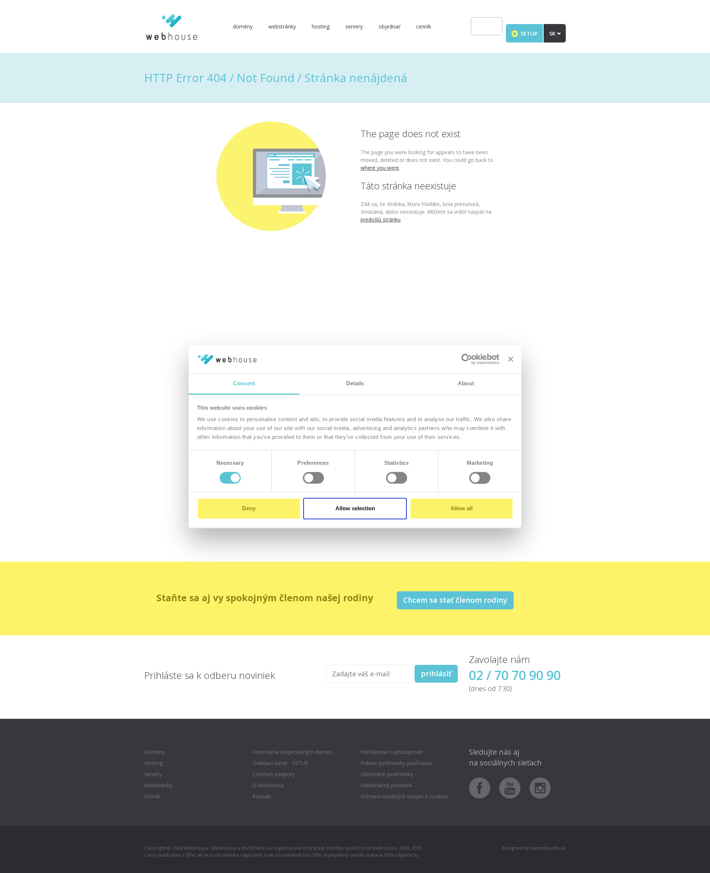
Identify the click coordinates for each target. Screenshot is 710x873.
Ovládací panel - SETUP (280, 763)
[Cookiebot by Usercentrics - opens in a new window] (467, 359)
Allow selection (355, 508)
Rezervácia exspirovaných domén (292, 751)
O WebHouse (268, 785)
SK (553, 33)
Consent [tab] (244, 383)
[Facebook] (483, 787)
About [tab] (466, 383)
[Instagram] (540, 787)
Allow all (461, 508)
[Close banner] (510, 359)
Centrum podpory (274, 774)
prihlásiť (436, 674)
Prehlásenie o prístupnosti (392, 751)
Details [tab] (355, 383)
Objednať (389, 26)
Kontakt (262, 796)
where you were (380, 167)
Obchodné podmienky (387, 774)
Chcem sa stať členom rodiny (455, 600)
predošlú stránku (380, 219)
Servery (354, 26)
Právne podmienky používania (396, 763)
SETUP (528, 33)
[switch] (313, 478)
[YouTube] (513, 787)
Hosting (320, 26)
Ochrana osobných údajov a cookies (404, 796)
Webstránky (282, 26)
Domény (243, 26)
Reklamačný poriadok (386, 785)
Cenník (423, 26)
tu (415, 855)
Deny (249, 508)
